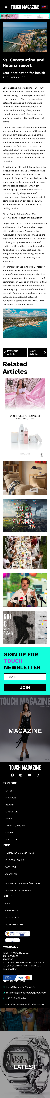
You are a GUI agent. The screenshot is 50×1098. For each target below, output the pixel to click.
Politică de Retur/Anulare (23, 883)
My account (13, 917)
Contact (10, 866)
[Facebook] (12, 775)
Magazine (11, 839)
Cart (8, 903)
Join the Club (14, 924)
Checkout (11, 910)
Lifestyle (11, 811)
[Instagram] (21, 775)
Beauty (10, 804)
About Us (11, 873)
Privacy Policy (14, 859)
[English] (44, 7)
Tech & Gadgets (15, 825)
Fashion (10, 797)
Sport (9, 832)
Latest (9, 790)
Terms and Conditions (20, 852)
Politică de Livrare (18, 890)
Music (9, 818)
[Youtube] (29, 775)
